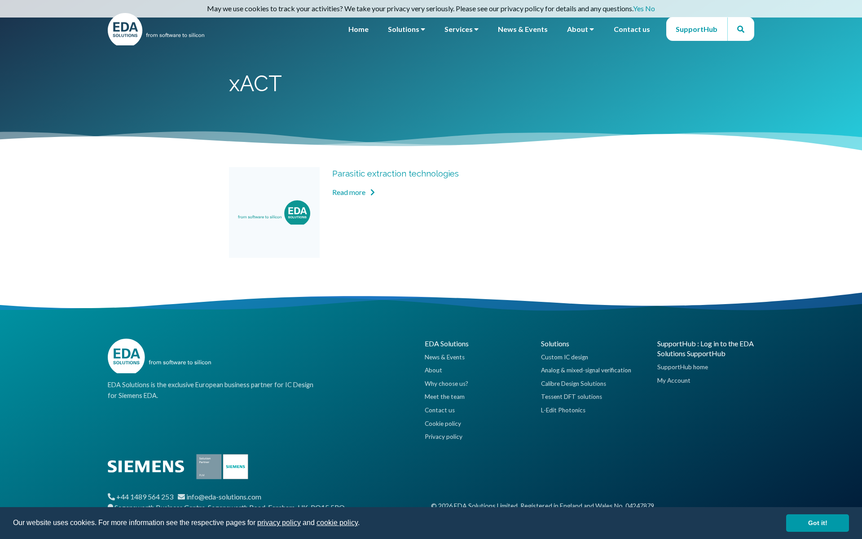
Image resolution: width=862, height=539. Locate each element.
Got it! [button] (817, 522)
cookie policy (337, 522)
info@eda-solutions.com (223, 496)
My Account (673, 380)
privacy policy (279, 522)
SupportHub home (682, 367)
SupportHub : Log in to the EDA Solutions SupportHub (705, 348)
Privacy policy (443, 436)
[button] (362, 523)
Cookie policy (443, 423)
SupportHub (696, 29)
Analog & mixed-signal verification (586, 370)
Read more (349, 192)
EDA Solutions (447, 343)
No (650, 8)
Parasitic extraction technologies (395, 173)
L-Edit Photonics (563, 410)
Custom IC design (564, 357)
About (578, 29)
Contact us (632, 29)
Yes (638, 8)
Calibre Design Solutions (573, 383)
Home (358, 29)
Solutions (404, 29)
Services (459, 29)
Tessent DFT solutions (571, 396)
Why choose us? (446, 383)
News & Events (523, 29)
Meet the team (445, 396)
